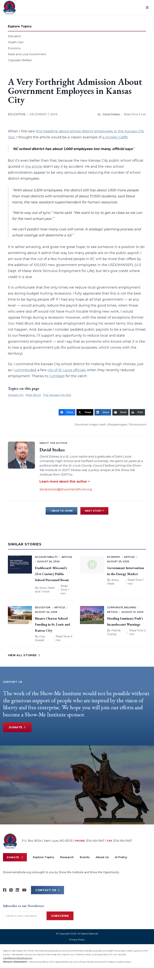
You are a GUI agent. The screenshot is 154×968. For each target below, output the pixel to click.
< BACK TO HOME (61, 510)
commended (25, 370)
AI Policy (121, 857)
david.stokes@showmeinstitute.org (65, 489)
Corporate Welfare (20, 60)
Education (14, 36)
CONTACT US (45, 890)
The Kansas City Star (57, 395)
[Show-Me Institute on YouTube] (24, 890)
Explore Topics (43, 857)
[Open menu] (147, 7)
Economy (14, 48)
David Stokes (111, 114)
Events (85, 857)
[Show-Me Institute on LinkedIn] (17, 890)
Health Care (15, 42)
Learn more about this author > (64, 481)
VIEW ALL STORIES (22, 655)
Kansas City (16, 395)
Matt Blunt (33, 395)
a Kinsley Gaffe (115, 137)
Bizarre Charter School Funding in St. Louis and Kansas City (52, 624)
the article (33, 166)
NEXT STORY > (94, 510)
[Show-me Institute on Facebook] (4, 890)
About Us (102, 857)
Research (67, 857)
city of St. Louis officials (67, 370)
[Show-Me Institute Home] (9, 7)
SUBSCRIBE (60, 915)
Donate (15, 727)
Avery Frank (47, 588)
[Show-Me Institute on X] (11, 890)
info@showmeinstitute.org (17, 958)
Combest (57, 376)
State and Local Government (27, 54)
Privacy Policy (77, 939)
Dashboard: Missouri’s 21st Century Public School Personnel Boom (52, 574)
